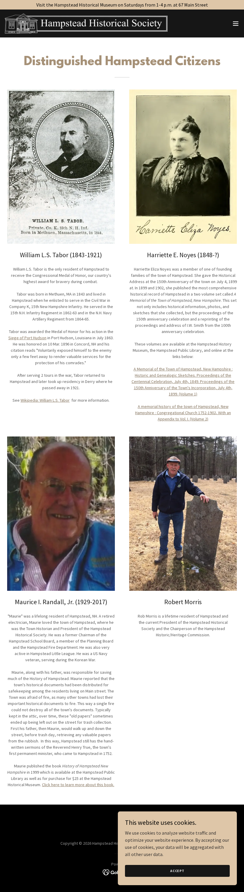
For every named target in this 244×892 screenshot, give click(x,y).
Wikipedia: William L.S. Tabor (45, 400)
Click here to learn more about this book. (78, 784)
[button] (236, 23)
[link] (86, 23)
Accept (177, 871)
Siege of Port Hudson (27, 337)
